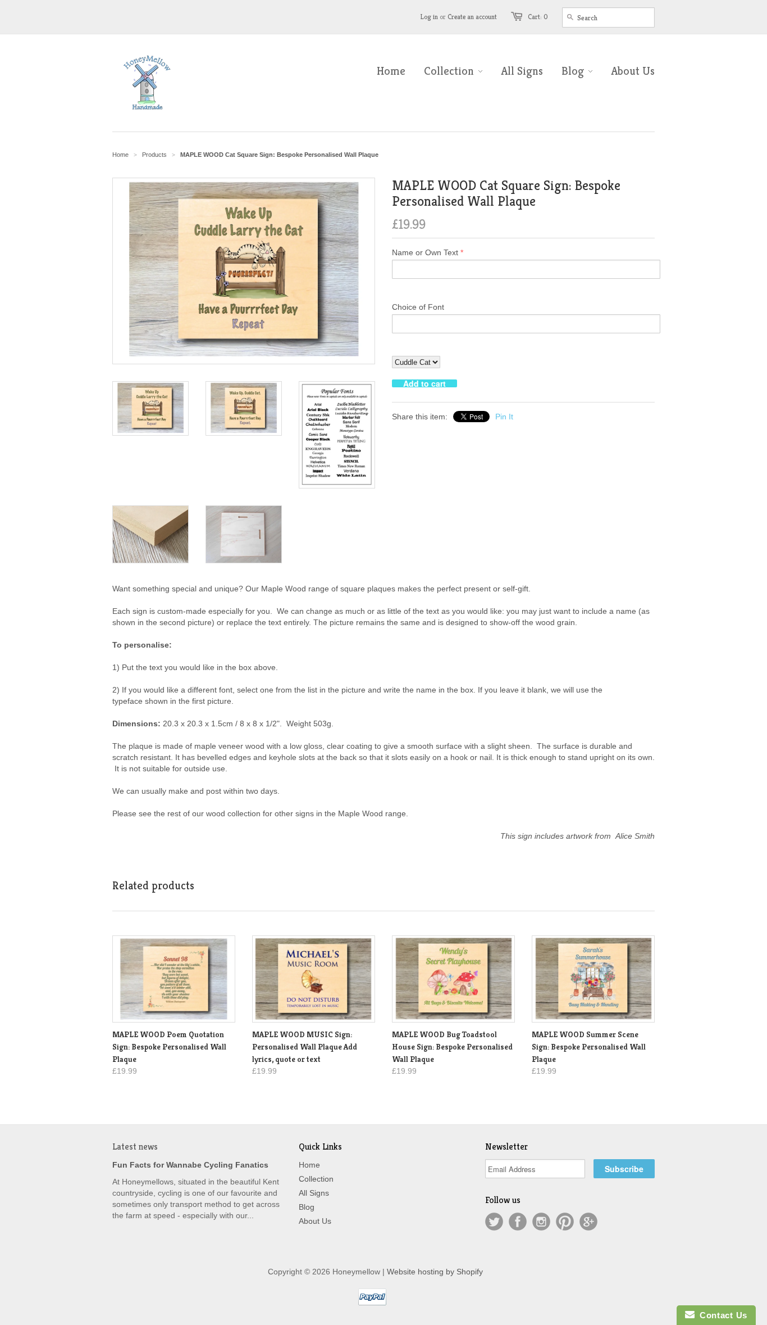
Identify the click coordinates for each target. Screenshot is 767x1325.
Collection (316, 1178)
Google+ (588, 1222)
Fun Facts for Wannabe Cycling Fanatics (190, 1164)
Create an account (472, 16)
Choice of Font (418, 306)
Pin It (504, 416)
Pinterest (565, 1222)
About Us (315, 1221)
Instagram (541, 1222)
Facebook (518, 1222)
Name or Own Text (425, 252)
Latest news (135, 1146)
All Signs (314, 1192)
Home (309, 1164)
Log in (429, 16)
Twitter (494, 1222)
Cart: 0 (538, 16)
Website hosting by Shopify (435, 1271)
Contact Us (721, 1315)
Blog (306, 1206)
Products (154, 154)
